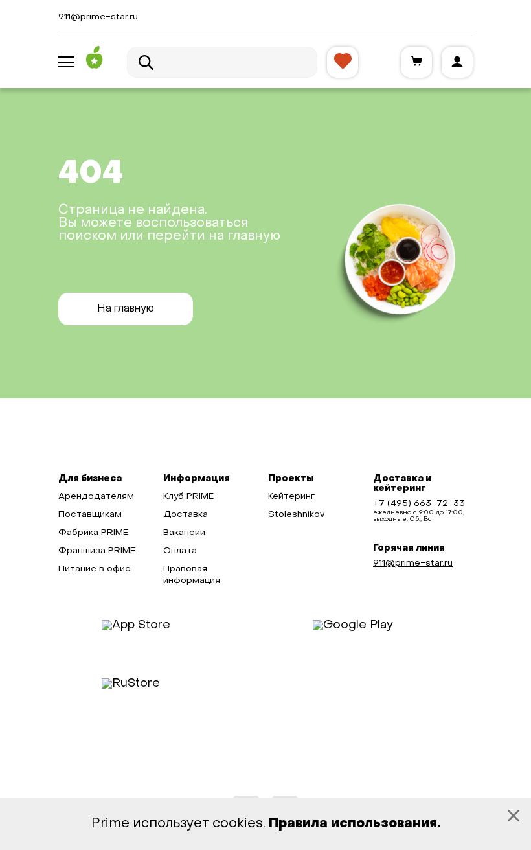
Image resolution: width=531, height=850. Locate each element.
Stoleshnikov (296, 515)
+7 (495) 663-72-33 (419, 504)
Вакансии (184, 533)
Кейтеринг (291, 496)
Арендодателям (96, 496)
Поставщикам (90, 515)
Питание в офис (94, 569)
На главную (125, 309)
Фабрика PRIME (93, 533)
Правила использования (353, 824)
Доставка (185, 515)
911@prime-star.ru (98, 17)
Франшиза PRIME (96, 551)
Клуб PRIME (188, 496)
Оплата (180, 551)
